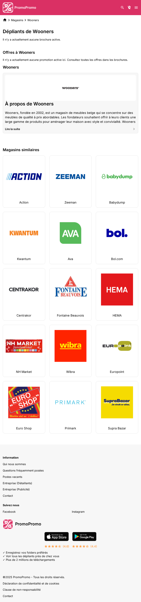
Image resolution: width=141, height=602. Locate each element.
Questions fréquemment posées (23, 470)
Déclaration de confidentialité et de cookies (31, 583)
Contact (8, 495)
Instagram (78, 511)
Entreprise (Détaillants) (17, 483)
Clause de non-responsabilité (22, 589)
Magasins (17, 20)
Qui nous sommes (14, 464)
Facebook (9, 511)
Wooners (33, 20)
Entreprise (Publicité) (16, 489)
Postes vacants (12, 477)
